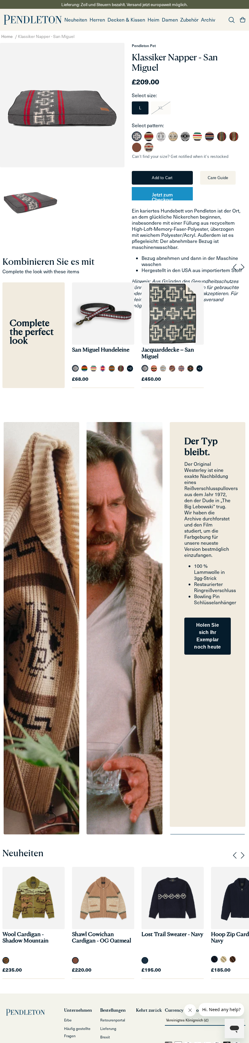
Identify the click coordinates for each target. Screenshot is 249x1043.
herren (97, 19)
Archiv (208, 19)
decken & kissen (126, 19)
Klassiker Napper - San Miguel (46, 36)
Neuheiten (75, 19)
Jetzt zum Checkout (162, 195)
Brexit (105, 1036)
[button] (97, 20)
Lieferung (108, 1028)
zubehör (189, 19)
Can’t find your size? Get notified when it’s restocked (180, 156)
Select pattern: (148, 125)
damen (170, 19)
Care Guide (218, 178)
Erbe (68, 1019)
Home (7, 36)
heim (153, 19)
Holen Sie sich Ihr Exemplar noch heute (207, 635)
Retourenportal (112, 1019)
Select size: (144, 95)
